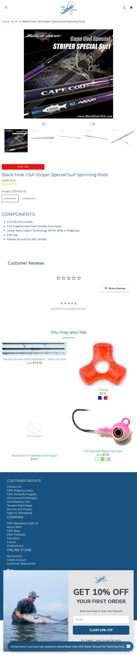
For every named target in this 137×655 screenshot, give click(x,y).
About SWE (14, 527)
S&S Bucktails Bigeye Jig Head (103, 451)
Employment (15, 545)
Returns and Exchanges (22, 498)
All (16, 21)
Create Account (17, 559)
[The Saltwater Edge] (68, 8)
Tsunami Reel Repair (19, 505)
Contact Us (14, 486)
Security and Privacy (19, 509)
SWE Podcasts (16, 534)
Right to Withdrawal (19, 513)
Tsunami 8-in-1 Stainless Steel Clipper (34, 455)
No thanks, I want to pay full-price (101, 640)
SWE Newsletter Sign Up (22, 523)
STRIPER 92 (10, 198)
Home (6, 21)
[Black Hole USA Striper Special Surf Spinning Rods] (68, 73)
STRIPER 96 (28, 198)
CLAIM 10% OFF (101, 630)
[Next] (92, 124)
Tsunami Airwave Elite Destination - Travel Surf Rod (34, 359)
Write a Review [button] (116, 288)
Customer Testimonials (21, 563)
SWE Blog (13, 530)
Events (11, 542)
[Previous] (44, 124)
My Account (14, 556)
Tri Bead (103, 389)
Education (13, 538)
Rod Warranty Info (18, 501)
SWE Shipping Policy (20, 490)
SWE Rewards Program (22, 494)
